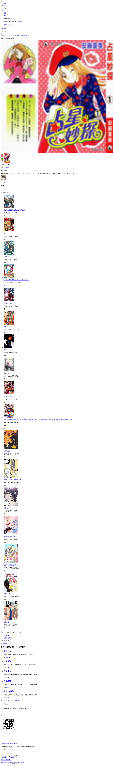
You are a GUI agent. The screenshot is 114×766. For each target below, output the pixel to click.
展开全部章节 (4, 643)
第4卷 (11, 632)
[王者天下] (9, 324)
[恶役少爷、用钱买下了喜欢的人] (11, 477)
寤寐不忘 (6, 508)
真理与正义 (7, 451)
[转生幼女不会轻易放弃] (11, 562)
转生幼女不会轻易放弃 (10, 565)
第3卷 (8, 637)
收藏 (2, 757)
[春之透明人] (11, 619)
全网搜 (25, 35)
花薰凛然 (6, 373)
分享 (2, 762)
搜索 (16, 35)
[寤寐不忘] (11, 505)
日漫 (5, 8)
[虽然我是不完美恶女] (9, 394)
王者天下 (6, 326)
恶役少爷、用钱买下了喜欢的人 (12, 479)
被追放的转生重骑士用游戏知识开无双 (14, 210)
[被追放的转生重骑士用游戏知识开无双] (9, 207)
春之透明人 (7, 622)
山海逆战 (6, 256)
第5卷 (7, 677)
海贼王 (5, 233)
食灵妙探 (7, 651)
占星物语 (7, 681)
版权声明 (14, 743)
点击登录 (21, 21)
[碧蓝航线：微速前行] (11, 534)
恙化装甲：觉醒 (8, 303)
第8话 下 (8, 687)
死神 (5, 349)
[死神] (9, 347)
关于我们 (3, 743)
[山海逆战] (9, 254)
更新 (5, 5)
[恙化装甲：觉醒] (9, 300)
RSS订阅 (5, 762)
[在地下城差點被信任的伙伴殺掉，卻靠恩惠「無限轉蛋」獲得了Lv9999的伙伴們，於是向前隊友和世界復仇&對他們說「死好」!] (9, 417)
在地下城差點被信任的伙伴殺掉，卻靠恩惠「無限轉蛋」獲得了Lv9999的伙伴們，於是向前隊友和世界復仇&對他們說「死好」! (38, 419)
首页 (5, 4)
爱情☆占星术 (9, 691)
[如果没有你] (11, 591)
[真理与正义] (11, 448)
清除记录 (11, 18)
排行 (5, 7)
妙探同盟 (7, 661)
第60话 (8, 657)
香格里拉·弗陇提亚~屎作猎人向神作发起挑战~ (16, 280)
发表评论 (28, 708)
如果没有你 (7, 593)
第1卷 (8, 640)
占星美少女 (8, 671)
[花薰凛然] (9, 370)
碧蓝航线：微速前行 (9, 536)
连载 (3, 632)
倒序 (20, 632)
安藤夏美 (6, 167)
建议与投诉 (9, 743)
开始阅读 (5, 757)
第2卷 (8, 638)
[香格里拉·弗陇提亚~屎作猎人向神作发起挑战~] (9, 277)
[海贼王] (9, 231)
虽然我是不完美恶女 (9, 396)
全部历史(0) (7, 24)
